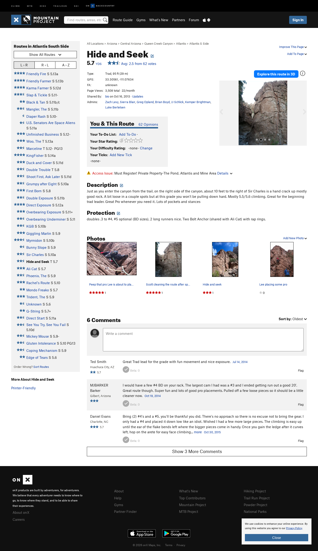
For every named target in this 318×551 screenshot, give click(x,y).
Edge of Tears (37, 357)
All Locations (95, 43)
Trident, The (35, 297)
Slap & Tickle (36, 95)
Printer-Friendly (23, 388)
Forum (194, 20)
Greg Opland (145, 102)
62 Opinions (148, 124)
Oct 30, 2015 (212, 432)
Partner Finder (125, 511)
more (198, 432)
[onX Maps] (22, 483)
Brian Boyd (162, 102)
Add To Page (295, 54)
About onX (21, 512)
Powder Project (255, 505)
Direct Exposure (38, 205)
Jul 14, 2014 (240, 362)
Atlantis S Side (199, 43)
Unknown (34, 304)
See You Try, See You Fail (46, 325)
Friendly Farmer (38, 81)
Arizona (112, 43)
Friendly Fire (36, 74)
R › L (45, 65)
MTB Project (188, 511)
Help (118, 498)
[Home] (37, 20)
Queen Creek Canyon (158, 43)
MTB (30, 5)
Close (276, 537)
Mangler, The (36, 109)
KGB (30, 226)
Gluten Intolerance (41, 343)
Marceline (34, 148)
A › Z (66, 65)
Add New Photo (293, 238)
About (119, 491)
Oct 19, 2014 (153, 396)
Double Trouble (38, 170)
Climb (15, 5)
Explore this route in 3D (276, 74)
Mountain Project (192, 505)
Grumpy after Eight (41, 184)
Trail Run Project (257, 498)
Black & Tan (35, 102)
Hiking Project (255, 491)
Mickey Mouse (37, 336)
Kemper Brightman (197, 102)
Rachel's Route (38, 283)
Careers (19, 519)
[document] (276, 531)
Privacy (180, 545)
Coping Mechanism (41, 350)
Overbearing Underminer (46, 219)
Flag (301, 370)
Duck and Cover (39, 163)
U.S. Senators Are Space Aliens (50, 123)
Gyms (140, 20)
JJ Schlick (177, 102)
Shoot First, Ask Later (43, 177)
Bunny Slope (36, 247)
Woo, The (33, 141)
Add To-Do (127, 134)
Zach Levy (111, 102)
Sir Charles (35, 254)
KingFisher (35, 155)
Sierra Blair (127, 102)
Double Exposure (39, 198)
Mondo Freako (37, 290)
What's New (158, 20)
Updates (137, 96)
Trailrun (60, 5)
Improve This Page (291, 47)
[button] (224, 113)
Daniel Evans (100, 416)
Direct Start (35, 318)
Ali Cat (31, 269)
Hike (43, 5)
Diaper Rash (36, 116)
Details (222, 173)
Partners (178, 20)
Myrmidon (34, 240)
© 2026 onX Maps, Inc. (147, 545)
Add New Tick (121, 155)
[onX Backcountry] (100, 6)
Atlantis (181, 43)
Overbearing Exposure (43, 212)
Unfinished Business (42, 134)
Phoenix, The (36, 276)
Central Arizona (130, 43)
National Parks (255, 511)
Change (146, 148)
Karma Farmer (37, 88)
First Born (34, 191)
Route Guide (123, 20)
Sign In (298, 20)
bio (107, 96)
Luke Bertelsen (115, 107)
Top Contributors (192, 498)
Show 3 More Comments (197, 451)
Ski (76, 5)
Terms (169, 545)
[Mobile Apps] (206, 20)
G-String (33, 311)
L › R (24, 65)
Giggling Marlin (38, 233)
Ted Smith (98, 361)
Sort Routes (41, 367)
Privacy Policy (294, 528)
